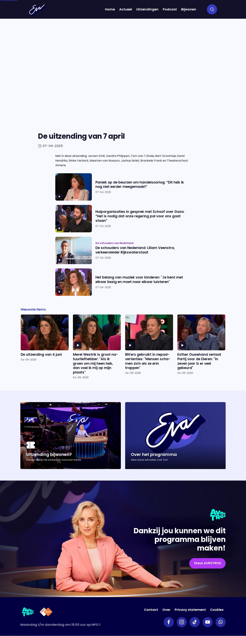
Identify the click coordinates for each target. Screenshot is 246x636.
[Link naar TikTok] (195, 622)
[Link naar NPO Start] (46, 612)
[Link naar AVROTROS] (28, 612)
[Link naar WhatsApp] (221, 622)
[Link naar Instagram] (182, 622)
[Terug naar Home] (37, 10)
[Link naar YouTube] (208, 622)
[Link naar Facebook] (169, 622)
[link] (207, 563)
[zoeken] (212, 9)
